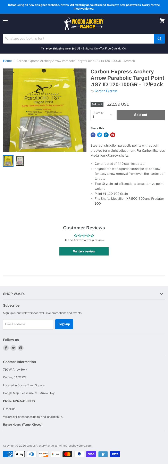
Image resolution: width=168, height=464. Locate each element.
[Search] (159, 39)
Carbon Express (106, 91)
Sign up (64, 324)
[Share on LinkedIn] (106, 134)
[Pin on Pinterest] (112, 134)
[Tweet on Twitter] (99, 134)
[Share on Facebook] (93, 134)
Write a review (84, 251)
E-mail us (9, 408)
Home (7, 61)
